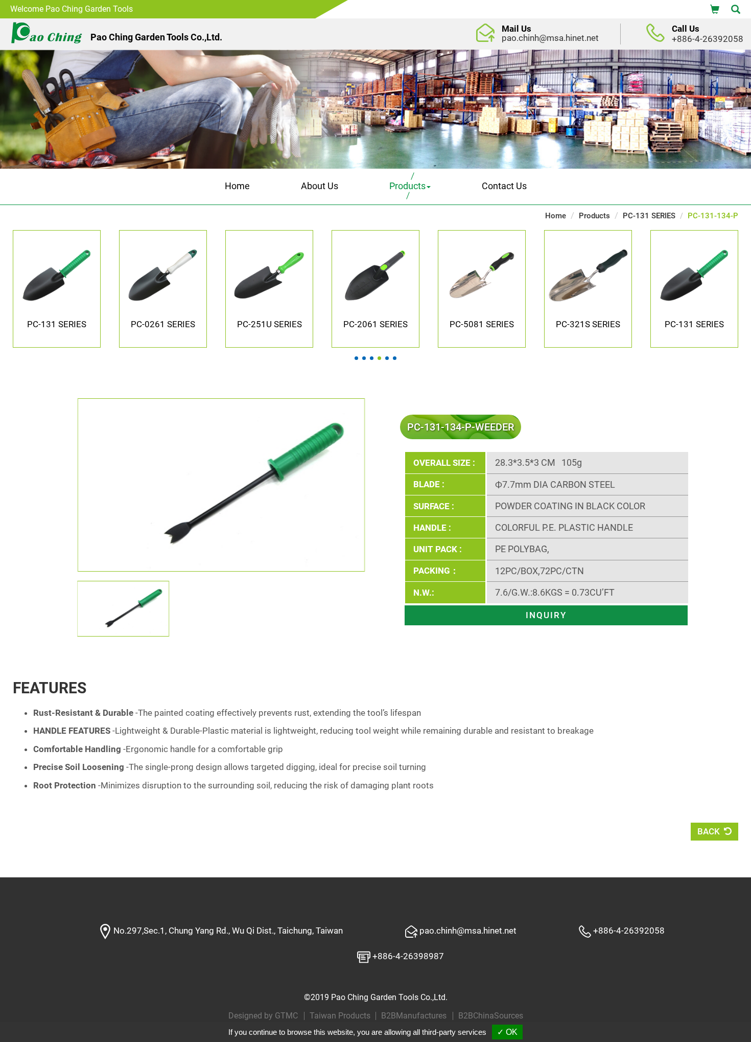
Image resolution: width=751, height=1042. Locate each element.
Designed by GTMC (263, 1016)
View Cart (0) (714, 8)
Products (594, 215)
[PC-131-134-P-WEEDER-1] (221, 568)
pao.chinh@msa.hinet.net (550, 38)
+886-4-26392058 (707, 39)
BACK (709, 831)
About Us (319, 185)
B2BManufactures (414, 1016)
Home (237, 185)
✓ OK (507, 1032)
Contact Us (504, 185)
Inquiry (546, 615)
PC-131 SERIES (649, 215)
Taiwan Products (340, 1016)
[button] (356, 358)
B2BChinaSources (490, 1016)
